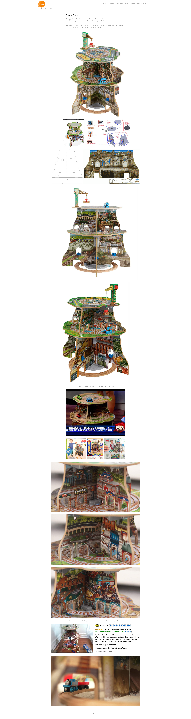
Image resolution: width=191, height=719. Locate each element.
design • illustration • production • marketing (116, 4)
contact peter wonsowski (138, 4)
